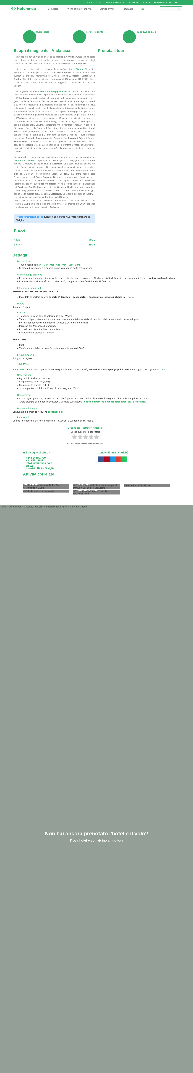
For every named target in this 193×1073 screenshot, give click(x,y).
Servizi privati (107, 9)
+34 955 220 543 (35, 460)
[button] (96, 261)
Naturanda (127, 9)
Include (21, 312)
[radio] (74, 437)
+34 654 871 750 (36, 457)
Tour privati (23, 364)
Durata (20, 303)
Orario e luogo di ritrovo (29, 274)
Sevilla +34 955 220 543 (115, 2)
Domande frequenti (27, 408)
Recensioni (23, 417)
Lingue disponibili (26, 355)
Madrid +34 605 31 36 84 (139, 2)
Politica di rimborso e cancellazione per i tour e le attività (114, 401)
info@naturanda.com (162, 2)
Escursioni (53, 9)
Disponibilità (23, 261)
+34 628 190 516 (94, 2)
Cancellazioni (24, 395)
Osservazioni (24, 375)
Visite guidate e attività (79, 9)
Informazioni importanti (29, 288)
